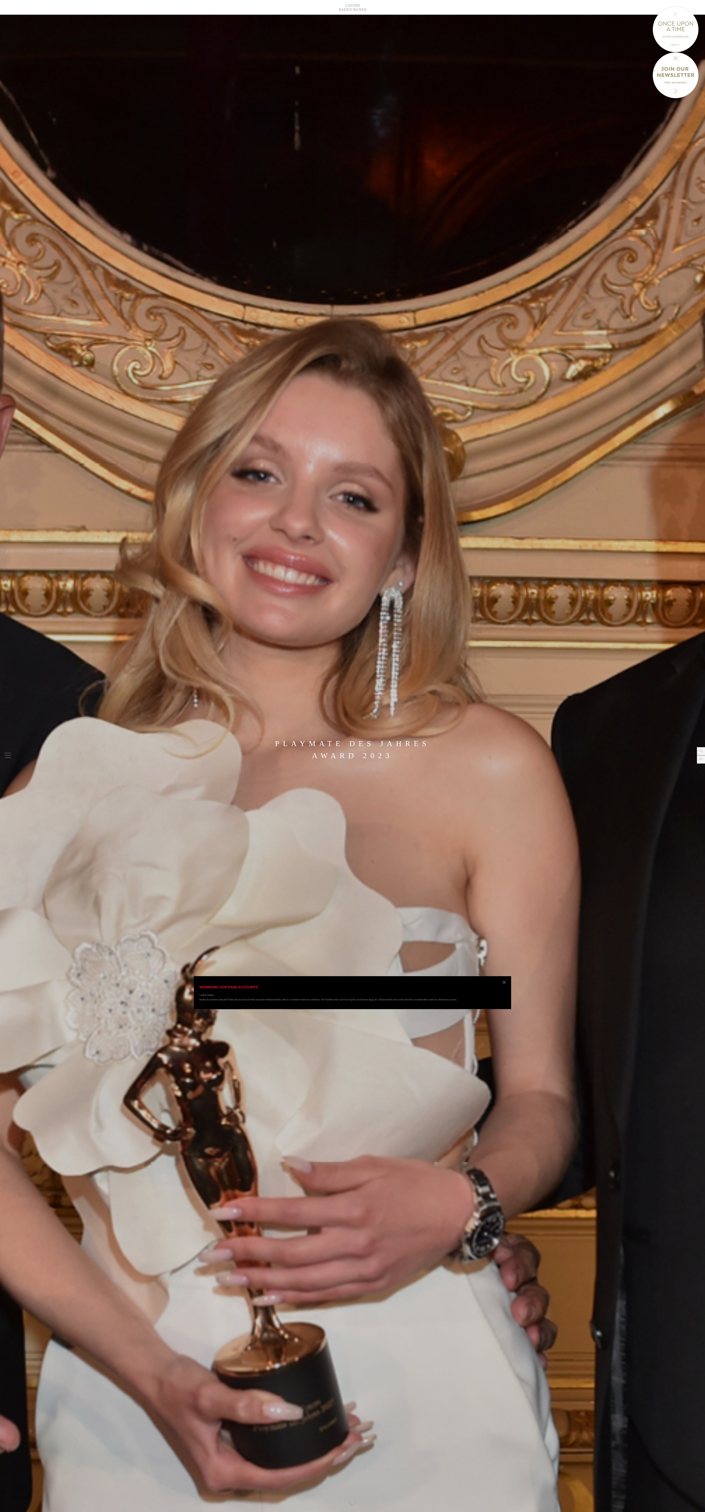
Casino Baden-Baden (352, 7)
